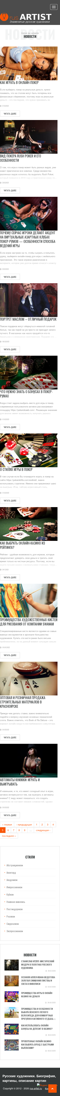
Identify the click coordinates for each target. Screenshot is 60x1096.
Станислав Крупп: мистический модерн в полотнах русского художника (37, 964)
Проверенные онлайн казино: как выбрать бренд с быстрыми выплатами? (37, 1044)
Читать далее (10, 113)
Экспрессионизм (14, 931)
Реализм (10, 916)
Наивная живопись (15, 902)
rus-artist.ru (36, 1088)
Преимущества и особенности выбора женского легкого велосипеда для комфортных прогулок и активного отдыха (37, 1013)
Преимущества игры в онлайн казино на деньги (36, 994)
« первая (7, 824)
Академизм (11, 880)
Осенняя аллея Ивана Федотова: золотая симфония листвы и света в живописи (38, 980)
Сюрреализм (12, 923)
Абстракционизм (14, 865)
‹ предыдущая (24, 824)
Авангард (11, 872)
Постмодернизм (14, 909)
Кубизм (10, 894)
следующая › (43, 830)
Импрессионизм (14, 887)
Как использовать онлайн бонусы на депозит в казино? (36, 1027)
